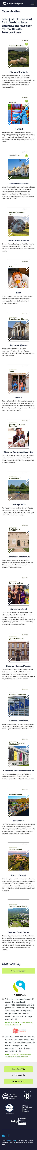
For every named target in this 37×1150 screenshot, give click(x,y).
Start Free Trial (18, 1069)
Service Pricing (18, 1081)
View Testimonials (18, 971)
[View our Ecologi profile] (18, 1120)
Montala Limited (12, 1141)
